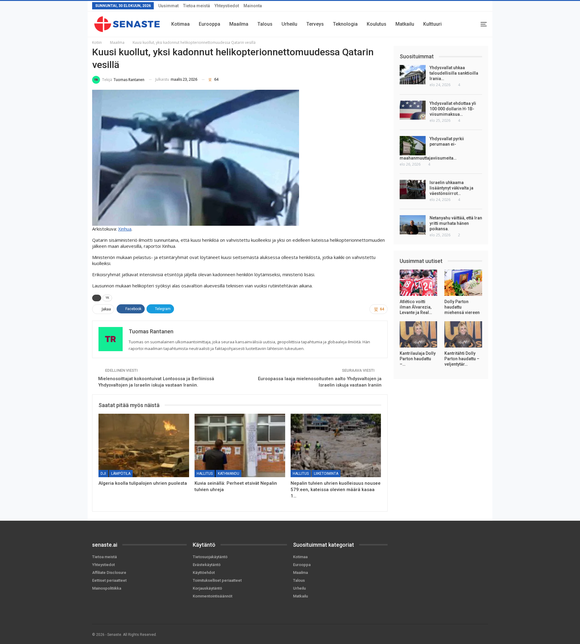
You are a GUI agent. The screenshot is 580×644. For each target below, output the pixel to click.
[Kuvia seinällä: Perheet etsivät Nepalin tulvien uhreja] (240, 445)
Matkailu (404, 24)
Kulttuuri (432, 24)
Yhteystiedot (226, 5)
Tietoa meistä (196, 5)
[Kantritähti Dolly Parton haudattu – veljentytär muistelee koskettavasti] (463, 334)
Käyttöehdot (204, 572)
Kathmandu (228, 473)
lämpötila (120, 473)
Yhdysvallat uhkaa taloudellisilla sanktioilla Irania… (454, 73)
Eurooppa (209, 24)
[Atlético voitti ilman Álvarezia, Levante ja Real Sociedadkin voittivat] (418, 283)
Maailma (238, 24)
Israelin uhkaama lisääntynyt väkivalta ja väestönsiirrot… (451, 188)
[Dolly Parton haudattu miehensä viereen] (463, 283)
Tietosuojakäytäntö (210, 557)
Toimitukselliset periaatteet (217, 580)
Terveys (315, 24)
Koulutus (376, 24)
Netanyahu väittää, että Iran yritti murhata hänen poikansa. (456, 223)
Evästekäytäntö (207, 564)
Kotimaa (180, 24)
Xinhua (124, 229)
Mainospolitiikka (106, 588)
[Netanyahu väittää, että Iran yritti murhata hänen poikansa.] (413, 225)
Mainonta (252, 5)
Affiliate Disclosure (109, 572)
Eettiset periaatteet (109, 580)
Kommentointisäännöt (212, 596)
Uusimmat (168, 5)
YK (107, 297)
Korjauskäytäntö (207, 588)
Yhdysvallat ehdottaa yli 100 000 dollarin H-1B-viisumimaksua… (453, 109)
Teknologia (345, 24)
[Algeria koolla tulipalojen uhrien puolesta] (143, 445)
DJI (103, 473)
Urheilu (289, 24)
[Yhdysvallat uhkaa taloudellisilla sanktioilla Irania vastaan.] (413, 74)
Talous (264, 24)
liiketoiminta (326, 473)
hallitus (205, 473)
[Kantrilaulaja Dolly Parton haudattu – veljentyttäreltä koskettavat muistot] (418, 334)
